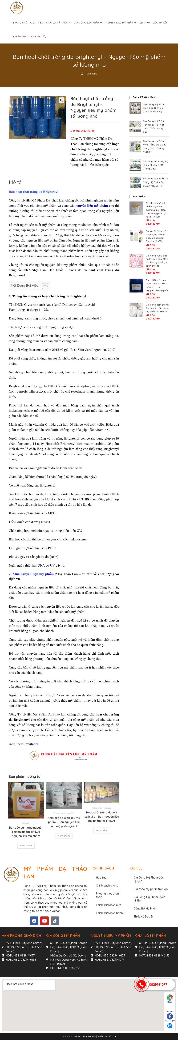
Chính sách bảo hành (109, 913)
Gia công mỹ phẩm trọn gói (151, 889)
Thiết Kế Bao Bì (143, 916)
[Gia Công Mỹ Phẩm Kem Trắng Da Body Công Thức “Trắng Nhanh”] (135, 146)
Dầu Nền (26, 823)
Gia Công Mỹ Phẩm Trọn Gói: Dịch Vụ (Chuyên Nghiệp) (153, 108)
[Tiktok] (55, 920)
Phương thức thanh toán (108, 895)
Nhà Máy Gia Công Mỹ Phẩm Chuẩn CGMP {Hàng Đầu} (155, 165)
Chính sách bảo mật (108, 905)
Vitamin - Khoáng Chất (64, 813)
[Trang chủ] (82, 73)
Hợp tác (101, 877)
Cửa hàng (92, 73)
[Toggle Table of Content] (43, 286)
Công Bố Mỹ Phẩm (145, 908)
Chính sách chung (107, 885)
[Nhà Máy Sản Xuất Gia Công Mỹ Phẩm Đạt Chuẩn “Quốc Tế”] (135, 182)
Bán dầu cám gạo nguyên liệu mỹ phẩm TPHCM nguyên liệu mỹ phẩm (26, 832)
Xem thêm (26, 845)
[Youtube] (44, 920)
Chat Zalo (169, 1011)
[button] (61, 100)
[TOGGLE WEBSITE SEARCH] (44, 37)
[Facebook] (34, 920)
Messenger (170, 1021)
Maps (169, 1002)
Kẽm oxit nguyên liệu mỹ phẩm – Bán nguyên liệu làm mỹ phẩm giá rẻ (64, 822)
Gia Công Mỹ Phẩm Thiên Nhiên (149, 898)
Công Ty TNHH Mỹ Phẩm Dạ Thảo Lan (97, 1036)
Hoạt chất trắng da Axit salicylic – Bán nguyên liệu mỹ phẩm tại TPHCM (101, 816)
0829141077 (158, 984)
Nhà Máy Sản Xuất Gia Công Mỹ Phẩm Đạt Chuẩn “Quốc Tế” (156, 182)
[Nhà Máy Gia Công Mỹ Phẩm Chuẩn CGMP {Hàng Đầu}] (135, 165)
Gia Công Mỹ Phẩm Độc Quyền (149, 879)
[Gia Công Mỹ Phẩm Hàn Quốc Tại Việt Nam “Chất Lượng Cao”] (135, 126)
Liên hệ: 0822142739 (82, 130)
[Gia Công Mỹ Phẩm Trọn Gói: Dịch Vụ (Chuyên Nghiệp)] (135, 108)
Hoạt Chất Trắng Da (101, 807)
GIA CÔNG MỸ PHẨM (63, 935)
